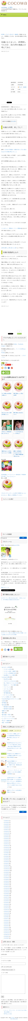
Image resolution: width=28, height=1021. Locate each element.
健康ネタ (4, 710)
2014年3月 (6, 861)
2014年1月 (6, 865)
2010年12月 (6, 931)
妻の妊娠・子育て (6, 714)
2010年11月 (6, 932)
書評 (3, 712)
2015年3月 (6, 840)
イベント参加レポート (7, 696)
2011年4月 (6, 923)
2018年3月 (6, 820)
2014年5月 (6, 858)
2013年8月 (6, 874)
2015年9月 (6, 835)
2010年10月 (6, 934)
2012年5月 (6, 900)
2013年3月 (6, 883)
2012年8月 (6, 895)
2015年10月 (6, 833)
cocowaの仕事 (5, 677)
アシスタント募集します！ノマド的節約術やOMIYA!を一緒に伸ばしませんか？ (14, 735)
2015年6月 (6, 836)
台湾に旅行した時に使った (8, 247)
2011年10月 (6, 913)
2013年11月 (6, 868)
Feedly (3, 352)
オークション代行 (8, 694)
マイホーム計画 (8, 669)
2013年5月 (6, 879)
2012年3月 (6, 904)
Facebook (20, 344)
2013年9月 (6, 872)
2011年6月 (6, 920)
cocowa (12, 1017)
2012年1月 (6, 907)
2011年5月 (6, 922)
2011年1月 (6, 929)
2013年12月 (6, 867)
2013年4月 (6, 881)
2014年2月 (6, 863)
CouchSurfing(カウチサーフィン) (10, 698)
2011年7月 (6, 918)
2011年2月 (6, 927)
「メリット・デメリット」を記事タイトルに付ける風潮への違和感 (14, 772)
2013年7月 (6, 875)
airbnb (3, 700)
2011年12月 (6, 909)
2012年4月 (6, 902)
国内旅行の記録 (8, 706)
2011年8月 (6, 916)
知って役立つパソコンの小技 (11, 683)
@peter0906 (16, 545)
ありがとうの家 (6, 667)
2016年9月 (6, 824)
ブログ (7, 34)
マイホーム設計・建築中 (10, 671)
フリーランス (7, 687)
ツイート (3, 660)
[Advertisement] (12, 21)
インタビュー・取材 (6, 228)
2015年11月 (6, 831)
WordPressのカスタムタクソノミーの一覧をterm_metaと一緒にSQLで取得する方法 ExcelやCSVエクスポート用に (14, 746)
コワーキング (7, 689)
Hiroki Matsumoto (14, 1018)
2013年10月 (6, 870)
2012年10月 (6, 891)
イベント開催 (16, 228)
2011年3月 (6, 925)
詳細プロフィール (5, 587)
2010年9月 (6, 936)
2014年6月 (6, 856)
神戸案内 (4, 702)
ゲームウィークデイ (7, 716)
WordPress (6, 679)
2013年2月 (6, 884)
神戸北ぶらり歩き (8, 1013)
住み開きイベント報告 (9, 675)
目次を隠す (13, 121)
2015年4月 (6, 838)
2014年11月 (6, 847)
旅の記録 (4, 704)
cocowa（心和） (7, 7)
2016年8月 (6, 826)
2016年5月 (6, 827)
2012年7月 (6, 897)
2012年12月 (6, 888)
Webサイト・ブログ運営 (10, 685)
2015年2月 (6, 842)
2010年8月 (6, 938)
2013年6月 (6, 877)
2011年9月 (6, 915)
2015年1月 (6, 843)
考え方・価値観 (14, 34)
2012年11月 (6, 890)
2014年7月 (6, 854)
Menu (4, 14)
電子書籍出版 (7, 693)
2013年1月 (6, 886)
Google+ (3, 346)
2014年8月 (6, 852)
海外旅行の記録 (8, 708)
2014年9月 (6, 851)
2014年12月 (6, 845)
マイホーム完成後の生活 (10, 673)
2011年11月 (6, 911)
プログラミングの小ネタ (10, 681)
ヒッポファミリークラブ (8, 718)
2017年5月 (6, 822)
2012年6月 (6, 899)
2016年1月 (6, 829)
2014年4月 (6, 859)
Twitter (15, 344)
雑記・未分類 (5, 722)
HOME (2, 34)
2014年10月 (6, 849)
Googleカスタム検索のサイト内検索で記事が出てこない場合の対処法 (14, 755)
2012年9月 (6, 893)
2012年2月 (6, 906)
